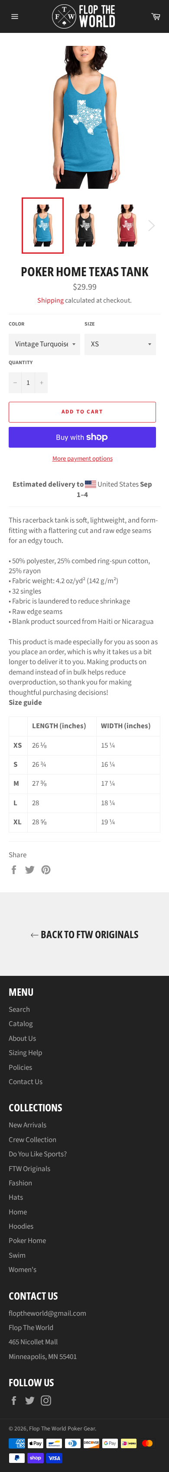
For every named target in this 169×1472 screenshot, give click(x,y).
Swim (17, 1255)
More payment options (82, 459)
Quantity (20, 362)
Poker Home (27, 1241)
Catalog (21, 1024)
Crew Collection (32, 1140)
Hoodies (21, 1226)
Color (16, 324)
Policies (20, 1067)
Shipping (50, 300)
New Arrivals (27, 1125)
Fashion (20, 1183)
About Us (22, 1038)
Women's (22, 1270)
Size (89, 324)
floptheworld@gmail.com (47, 1313)
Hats (16, 1197)
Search (19, 1009)
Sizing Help (25, 1053)
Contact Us (25, 1082)
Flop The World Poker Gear (62, 1428)
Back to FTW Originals (89, 934)
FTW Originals (29, 1169)
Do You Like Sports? (38, 1154)
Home (18, 1212)
